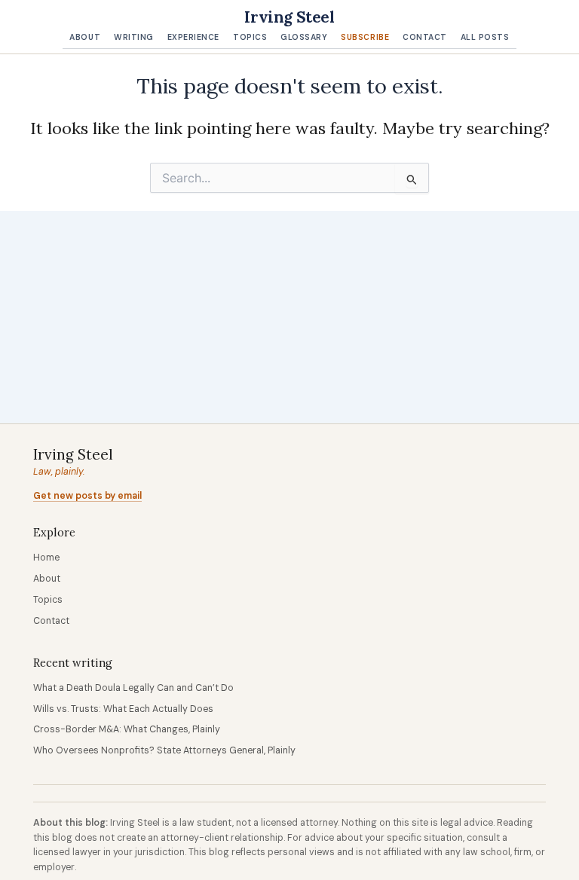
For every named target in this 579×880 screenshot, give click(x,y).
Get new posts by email (87, 496)
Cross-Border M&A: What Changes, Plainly (126, 729)
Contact (425, 37)
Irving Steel (289, 17)
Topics (250, 37)
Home (46, 558)
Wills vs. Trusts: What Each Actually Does (123, 709)
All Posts (485, 37)
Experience (193, 37)
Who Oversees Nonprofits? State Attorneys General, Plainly (164, 750)
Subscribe (365, 37)
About (84, 37)
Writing (134, 37)
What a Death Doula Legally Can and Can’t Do (133, 688)
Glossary (303, 37)
